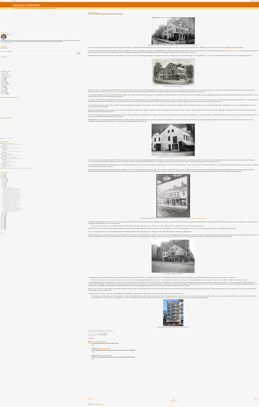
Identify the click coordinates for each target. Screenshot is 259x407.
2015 (3, 222)
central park (3, 78)
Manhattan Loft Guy (6, 161)
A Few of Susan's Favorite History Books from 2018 (10, 155)
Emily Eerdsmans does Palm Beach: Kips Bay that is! (11, 148)
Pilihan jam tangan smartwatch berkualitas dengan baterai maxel (12, 151)
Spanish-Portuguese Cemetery (233, 50)
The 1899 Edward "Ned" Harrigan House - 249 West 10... (12, 197)
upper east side (4, 93)
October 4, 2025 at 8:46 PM (104, 348)
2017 (3, 220)
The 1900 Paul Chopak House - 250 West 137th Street (12, 188)
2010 (3, 228)
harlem (2, 85)
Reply (93, 344)
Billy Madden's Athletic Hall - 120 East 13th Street (11, 189)
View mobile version (173, 400)
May (4, 185)
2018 (3, 219)
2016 (3, 221)
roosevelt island (4, 89)
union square (3, 92)
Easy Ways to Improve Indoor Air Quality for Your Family (11, 144)
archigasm (4, 150)
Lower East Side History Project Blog (9, 157)
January (4, 214)
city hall (2, 80)
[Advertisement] (98, 388)
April (4, 186)
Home (173, 398)
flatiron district (3, 82)
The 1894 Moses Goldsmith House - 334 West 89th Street (12, 209)
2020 (3, 217)
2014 (3, 223)
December (5, 178)
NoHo (2, 74)
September (5, 181)
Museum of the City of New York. (200, 218)
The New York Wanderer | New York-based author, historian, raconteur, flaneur (17, 168)
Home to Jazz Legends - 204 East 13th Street (10, 201)
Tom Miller (10, 34)
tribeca (2, 91)
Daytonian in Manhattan (26, 5)
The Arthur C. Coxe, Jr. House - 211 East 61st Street (11, 194)
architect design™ (5, 147)
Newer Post (90, 398)
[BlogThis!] (102, 334)
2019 (3, 218)
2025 (3, 175)
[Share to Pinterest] (106, 334)
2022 (3, 215)
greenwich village (100, 335)
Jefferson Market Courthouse (113, 91)
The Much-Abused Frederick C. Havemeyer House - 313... (12, 190)
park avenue (3, 88)
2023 (3, 177)
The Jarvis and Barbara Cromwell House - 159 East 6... (12, 200)
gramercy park (3, 83)
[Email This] (101, 334)
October (4, 180)
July (3, 183)
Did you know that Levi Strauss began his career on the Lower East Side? (14, 158)
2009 (3, 229)
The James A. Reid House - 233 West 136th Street (11, 193)
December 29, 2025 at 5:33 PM (104, 355)
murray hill (3, 87)
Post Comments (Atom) (98, 404)
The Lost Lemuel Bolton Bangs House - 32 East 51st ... (12, 198)
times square (3, 90)
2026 (3, 174)
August (4, 182)
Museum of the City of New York (182, 156)
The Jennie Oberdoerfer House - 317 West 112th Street (12, 208)
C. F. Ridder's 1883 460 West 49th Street (9, 205)
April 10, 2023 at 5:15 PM (100, 341)
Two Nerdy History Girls (6, 154)
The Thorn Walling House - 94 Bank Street (10, 211)
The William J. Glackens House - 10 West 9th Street (11, 207)
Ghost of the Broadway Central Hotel (8, 165)
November (5, 179)
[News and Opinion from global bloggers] (5, 235)
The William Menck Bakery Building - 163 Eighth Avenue (12, 195)
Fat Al (93, 341)
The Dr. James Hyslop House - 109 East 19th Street (11, 196)
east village (3, 81)
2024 (3, 176)
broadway (3, 77)
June (4, 184)
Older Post (256, 398)
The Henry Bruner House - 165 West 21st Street (11, 199)
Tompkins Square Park (5, 76)
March (4, 212)
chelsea (2, 79)
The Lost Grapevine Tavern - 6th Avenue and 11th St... (12, 204)
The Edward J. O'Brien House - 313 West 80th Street (11, 203)
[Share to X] (103, 334)
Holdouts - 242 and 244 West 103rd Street (9, 191)
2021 (3, 216)
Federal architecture (94, 335)
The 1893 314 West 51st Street (8, 187)
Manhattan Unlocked (6, 164)
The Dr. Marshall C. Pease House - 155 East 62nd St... (12, 206)
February (4, 213)
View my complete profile (5, 42)
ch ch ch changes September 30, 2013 (8, 162)
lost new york (105, 335)
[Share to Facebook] (104, 334)
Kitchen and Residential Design (8, 143)
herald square (3, 86)
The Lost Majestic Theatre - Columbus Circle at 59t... (11, 192)
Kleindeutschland (4, 73)
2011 (3, 227)
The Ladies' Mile (4, 75)
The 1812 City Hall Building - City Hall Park (10, 202)
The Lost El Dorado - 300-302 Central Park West (11, 210)
